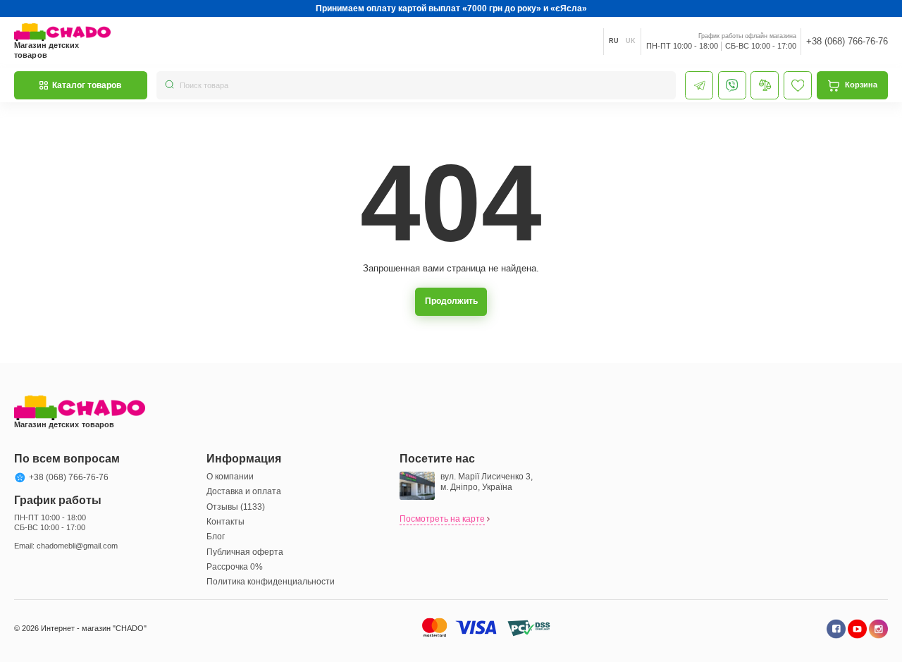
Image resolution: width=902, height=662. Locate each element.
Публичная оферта (244, 552)
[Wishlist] (798, 85)
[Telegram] (699, 85)
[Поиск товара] (169, 85)
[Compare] (764, 85)
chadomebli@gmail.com (77, 545)
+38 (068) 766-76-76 (847, 42)
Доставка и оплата (243, 491)
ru (614, 40)
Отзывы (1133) (235, 507)
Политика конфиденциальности (270, 582)
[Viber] (732, 85)
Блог (215, 536)
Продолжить (451, 301)
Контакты (225, 522)
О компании (230, 477)
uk (631, 40)
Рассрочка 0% (234, 567)
